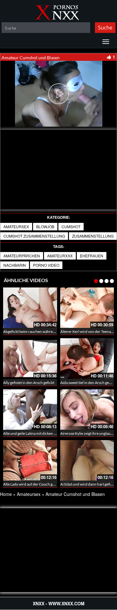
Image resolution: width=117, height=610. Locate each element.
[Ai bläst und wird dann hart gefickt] (87, 460)
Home (6, 494)
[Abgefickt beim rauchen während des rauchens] (30, 307)
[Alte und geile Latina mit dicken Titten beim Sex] (30, 409)
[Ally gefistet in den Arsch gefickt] (30, 358)
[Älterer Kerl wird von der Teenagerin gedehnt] (87, 307)
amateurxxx (60, 255)
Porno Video (46, 265)
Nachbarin (14, 265)
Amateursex (16, 226)
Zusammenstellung (93, 236)
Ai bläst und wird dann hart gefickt (87, 484)
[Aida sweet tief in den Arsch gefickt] (87, 358)
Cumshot (70, 226)
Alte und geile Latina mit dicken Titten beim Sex (40, 433)
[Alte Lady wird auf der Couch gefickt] (30, 460)
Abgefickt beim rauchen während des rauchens (41, 331)
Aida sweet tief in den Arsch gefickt (88, 382)
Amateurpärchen (21, 255)
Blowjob (45, 226)
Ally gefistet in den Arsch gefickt (28, 382)
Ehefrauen (91, 255)
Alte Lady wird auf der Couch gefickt (32, 484)
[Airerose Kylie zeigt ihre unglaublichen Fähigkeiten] (87, 409)
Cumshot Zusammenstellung (34, 236)
